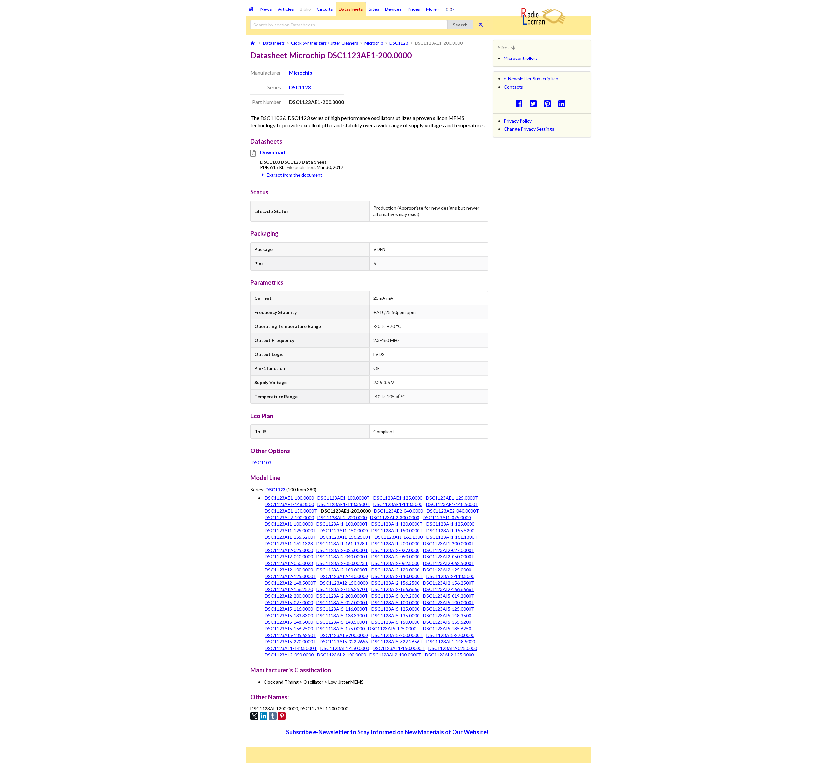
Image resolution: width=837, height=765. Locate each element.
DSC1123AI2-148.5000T (290, 583)
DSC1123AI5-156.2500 (289, 628)
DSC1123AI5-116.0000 (289, 609)
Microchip (300, 73)
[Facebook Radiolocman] (520, 103)
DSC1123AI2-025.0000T (342, 550)
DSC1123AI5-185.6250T (290, 635)
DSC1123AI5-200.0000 (344, 635)
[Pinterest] (282, 716)
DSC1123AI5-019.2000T (448, 596)
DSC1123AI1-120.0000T (397, 524)
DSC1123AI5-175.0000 (340, 628)
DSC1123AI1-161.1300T (452, 537)
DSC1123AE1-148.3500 (289, 504)
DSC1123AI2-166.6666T (448, 589)
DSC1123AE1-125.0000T (452, 498)
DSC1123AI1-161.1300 (399, 537)
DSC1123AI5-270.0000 (450, 635)
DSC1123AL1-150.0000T (399, 648)
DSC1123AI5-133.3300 (289, 615)
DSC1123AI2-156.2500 (395, 583)
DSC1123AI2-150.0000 (344, 583)
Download (272, 152)
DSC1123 (300, 87)
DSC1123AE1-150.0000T (291, 511)
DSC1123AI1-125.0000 (450, 524)
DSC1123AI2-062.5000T (448, 563)
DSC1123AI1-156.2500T (345, 537)
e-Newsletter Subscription (531, 78)
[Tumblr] (273, 716)
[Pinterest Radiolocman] (549, 103)
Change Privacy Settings (529, 129)
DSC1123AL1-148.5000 (450, 641)
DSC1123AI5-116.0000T (342, 609)
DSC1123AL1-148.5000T (291, 648)
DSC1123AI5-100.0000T (448, 602)
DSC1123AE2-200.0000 (342, 517)
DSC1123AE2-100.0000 (289, 517)
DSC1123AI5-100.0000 (395, 602)
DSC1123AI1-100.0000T (342, 524)
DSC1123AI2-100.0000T (342, 569)
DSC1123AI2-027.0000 (395, 550)
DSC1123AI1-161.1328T (342, 543)
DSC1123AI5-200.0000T (397, 635)
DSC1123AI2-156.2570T (342, 589)
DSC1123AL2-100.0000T (395, 654)
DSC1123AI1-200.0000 (395, 543)
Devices (393, 9)
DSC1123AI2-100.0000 (289, 569)
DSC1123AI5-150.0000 (395, 622)
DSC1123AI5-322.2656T (397, 641)
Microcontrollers (521, 58)
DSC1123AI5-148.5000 (289, 622)
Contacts (513, 87)
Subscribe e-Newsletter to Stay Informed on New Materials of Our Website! (387, 732)
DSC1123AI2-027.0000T (448, 550)
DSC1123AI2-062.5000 (395, 563)
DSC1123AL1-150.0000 (344, 648)
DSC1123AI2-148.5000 (450, 576)
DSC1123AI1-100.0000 (289, 524)
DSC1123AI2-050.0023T (342, 563)
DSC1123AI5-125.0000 (395, 609)
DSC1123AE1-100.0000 (289, 498)
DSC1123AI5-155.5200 (447, 622)
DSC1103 (261, 462)
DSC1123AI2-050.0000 (395, 556)
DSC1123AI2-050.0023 (289, 563)
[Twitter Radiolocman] (535, 103)
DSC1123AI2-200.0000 (289, 596)
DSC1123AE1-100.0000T (343, 498)
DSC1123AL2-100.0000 (341, 654)
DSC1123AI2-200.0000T (342, 596)
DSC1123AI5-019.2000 (395, 596)
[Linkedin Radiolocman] (563, 103)
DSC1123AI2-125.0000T (290, 576)
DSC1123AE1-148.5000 (397, 504)
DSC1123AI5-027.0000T (342, 602)
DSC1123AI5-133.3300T (342, 615)
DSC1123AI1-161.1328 (289, 543)
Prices (413, 9)
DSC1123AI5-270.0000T (290, 641)
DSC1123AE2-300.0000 (394, 517)
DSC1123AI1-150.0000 (344, 530)
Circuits (325, 9)
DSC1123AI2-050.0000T (448, 556)
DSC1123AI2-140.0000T (397, 576)
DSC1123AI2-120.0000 (395, 569)
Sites (374, 9)
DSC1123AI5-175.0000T (393, 628)
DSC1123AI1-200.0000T (448, 543)
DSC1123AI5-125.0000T (448, 609)
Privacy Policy (518, 121)
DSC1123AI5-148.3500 (447, 615)
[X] (254, 716)
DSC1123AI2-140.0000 (344, 576)
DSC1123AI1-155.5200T (290, 537)
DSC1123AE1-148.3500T (343, 504)
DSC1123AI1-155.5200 (450, 530)
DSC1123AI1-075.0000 (447, 517)
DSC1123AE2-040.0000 (398, 511)
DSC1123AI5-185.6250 (447, 628)
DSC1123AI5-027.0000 (289, 602)
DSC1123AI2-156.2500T (448, 583)
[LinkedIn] (263, 716)
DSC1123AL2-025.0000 (452, 648)
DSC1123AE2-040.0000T (453, 511)
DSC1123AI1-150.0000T (397, 530)
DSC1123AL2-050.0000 (289, 654)
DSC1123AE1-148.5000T (452, 504)
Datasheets (351, 9)
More (434, 7)
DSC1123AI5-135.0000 (395, 615)
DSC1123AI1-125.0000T (290, 530)
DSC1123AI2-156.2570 (289, 589)
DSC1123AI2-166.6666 (395, 589)
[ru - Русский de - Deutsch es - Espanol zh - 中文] (450, 9)
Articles (286, 9)
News (266, 9)
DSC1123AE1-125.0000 (397, 498)
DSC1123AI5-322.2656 (344, 641)
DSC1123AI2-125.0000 (447, 569)
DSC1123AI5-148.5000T (342, 622)
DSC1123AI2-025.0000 (289, 550)
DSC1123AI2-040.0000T (342, 556)
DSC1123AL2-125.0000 (449, 654)
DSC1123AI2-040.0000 (289, 556)
